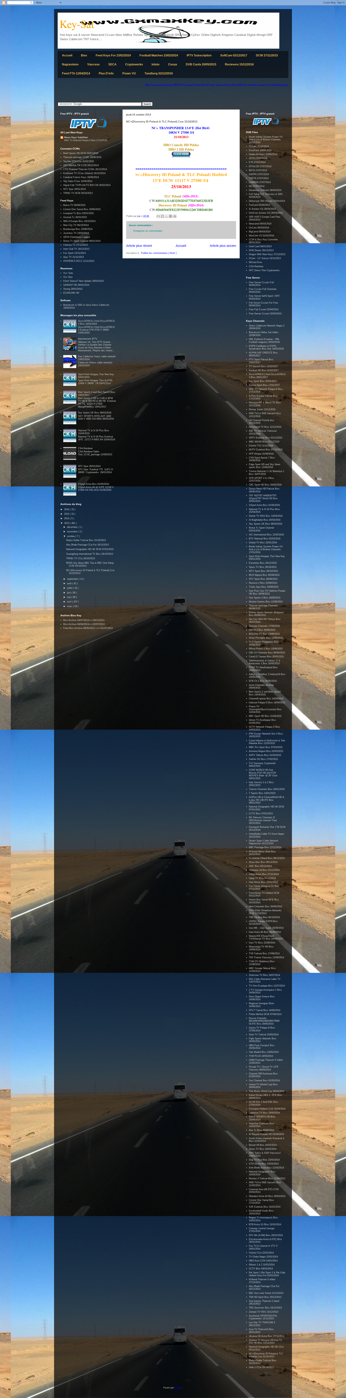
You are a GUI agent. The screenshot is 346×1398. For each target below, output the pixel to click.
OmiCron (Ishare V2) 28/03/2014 (266, 213)
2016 (67, 509)
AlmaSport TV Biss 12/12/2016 (265, 427)
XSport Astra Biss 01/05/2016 (93, 484)
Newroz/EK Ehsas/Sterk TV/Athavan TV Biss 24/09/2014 (266, 937)
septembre (73, 579)
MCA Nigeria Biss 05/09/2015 (264, 575)
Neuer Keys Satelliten (76, 137)
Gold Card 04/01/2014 (260, 246)
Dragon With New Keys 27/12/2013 (267, 254)
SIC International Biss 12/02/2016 (266, 534)
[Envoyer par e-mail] (158, 216)
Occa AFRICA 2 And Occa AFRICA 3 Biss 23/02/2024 (96, 322)
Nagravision (70, 64)
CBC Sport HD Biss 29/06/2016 (265, 484)
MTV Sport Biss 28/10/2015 (263, 571)
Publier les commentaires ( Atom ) (159, 253)
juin (69, 592)
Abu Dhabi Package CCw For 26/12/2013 (87, 544)
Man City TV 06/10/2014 (76, 225)
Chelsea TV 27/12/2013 (75, 245)
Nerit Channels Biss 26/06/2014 (265, 906)
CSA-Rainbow (85, 448)
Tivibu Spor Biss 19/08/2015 (263, 587)
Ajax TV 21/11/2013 (73, 257)
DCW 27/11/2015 (267, 55)
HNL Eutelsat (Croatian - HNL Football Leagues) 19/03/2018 (264, 340)
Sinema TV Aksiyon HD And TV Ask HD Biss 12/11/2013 (265, 1341)
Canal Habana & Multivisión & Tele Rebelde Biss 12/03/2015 (267, 742)
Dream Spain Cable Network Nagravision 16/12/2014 (263, 842)
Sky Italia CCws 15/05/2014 (77, 181)
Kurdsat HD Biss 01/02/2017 (264, 370)
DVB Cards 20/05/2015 (201, 64)
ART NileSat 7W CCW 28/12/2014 (81, 165)
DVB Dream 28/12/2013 (261, 250)
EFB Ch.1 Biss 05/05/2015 (263, 681)
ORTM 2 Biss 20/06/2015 (262, 630)
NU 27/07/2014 (256, 186)
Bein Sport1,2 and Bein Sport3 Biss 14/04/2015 (265, 693)
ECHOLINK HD (71, 292)
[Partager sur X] (166, 216)
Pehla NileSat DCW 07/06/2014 (265, 1014)
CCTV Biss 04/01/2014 (261, 1268)
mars (70, 606)
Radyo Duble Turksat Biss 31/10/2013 (86, 540)
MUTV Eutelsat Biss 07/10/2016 (266, 449)
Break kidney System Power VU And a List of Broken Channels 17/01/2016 (266, 549)
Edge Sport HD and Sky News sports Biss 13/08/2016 (264, 466)
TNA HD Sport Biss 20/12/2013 (265, 1297)
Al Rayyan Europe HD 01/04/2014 (266, 1134)
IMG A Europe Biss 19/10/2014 (79, 221)
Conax (172, 64)
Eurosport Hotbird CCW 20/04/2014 (267, 1108)
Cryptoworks (134, 64)
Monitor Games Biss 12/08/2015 (266, 601)
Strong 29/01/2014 (72, 289)
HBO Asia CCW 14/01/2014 (263, 1260)
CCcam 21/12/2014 (259, 146)
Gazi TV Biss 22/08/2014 (262, 942)
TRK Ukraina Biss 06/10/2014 (264, 917)
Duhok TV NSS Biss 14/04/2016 (266, 516)
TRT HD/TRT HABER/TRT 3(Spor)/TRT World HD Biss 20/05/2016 (263, 498)
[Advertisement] (123, 94)
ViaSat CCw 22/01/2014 (261, 1252)
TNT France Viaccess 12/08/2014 (266, 957)
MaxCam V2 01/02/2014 (261, 235)
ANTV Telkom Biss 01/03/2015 (265, 755)
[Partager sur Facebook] (170, 216)
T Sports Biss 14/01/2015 (262, 793)
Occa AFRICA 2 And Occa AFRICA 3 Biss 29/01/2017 (267, 376)
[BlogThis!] (162, 216)
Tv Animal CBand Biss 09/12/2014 (267, 858)
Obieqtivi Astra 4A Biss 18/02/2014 (267, 1196)
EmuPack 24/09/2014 (260, 150)
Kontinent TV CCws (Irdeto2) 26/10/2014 (84, 173)
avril (69, 601)
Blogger (178, 1387)
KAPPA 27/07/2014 (259, 174)
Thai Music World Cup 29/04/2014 (266, 1091)
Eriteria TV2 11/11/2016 (261, 445)
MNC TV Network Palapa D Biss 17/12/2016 (85, 140)
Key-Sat (76, 24)
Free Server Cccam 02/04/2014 (265, 313)
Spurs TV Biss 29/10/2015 (262, 567)
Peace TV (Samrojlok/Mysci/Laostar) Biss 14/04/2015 (265, 709)
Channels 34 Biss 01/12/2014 (264, 870)
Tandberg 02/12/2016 (159, 73)
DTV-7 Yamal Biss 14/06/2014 (264, 1010)
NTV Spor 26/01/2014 (74, 189)
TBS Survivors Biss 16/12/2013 (265, 1307)
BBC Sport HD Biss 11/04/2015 (265, 716)
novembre (72, 531)
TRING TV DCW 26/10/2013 (78, 193)
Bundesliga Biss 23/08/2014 (77, 229)
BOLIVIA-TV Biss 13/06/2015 (264, 634)
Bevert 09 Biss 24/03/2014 (263, 1145)
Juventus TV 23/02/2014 (76, 233)
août (69, 583)
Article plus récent (139, 246)
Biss (84, 55)
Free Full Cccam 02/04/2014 (263, 309)
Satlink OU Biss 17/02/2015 (263, 759)
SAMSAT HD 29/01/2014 (76, 285)
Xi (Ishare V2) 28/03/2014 (262, 209)
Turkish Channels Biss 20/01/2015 (267, 789)
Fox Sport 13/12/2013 (74, 253)
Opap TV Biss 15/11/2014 (262, 878)
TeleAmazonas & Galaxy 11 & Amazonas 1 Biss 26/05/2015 (264, 662)
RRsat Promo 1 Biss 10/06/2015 (266, 648)
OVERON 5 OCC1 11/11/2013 (78, 261)
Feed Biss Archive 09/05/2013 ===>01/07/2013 (88, 628)
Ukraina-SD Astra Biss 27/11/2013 (266, 1336)
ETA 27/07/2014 (257, 162)
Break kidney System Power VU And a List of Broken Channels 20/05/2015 (266, 139)
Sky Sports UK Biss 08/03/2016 (94, 412)
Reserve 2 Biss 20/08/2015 (263, 583)
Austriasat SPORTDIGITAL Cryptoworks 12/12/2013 (263, 1317)
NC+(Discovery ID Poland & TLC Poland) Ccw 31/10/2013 (266, 1355)
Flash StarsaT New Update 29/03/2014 (83, 281)
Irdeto (155, 64)
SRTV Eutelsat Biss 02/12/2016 (265, 437)
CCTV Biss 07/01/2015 (261, 813)
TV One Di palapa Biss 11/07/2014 (267, 985)
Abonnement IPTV (87, 338)
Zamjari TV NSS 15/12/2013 (263, 1311)
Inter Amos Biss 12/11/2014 (263, 882)
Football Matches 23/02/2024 (158, 55)
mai (69, 597)
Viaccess (93, 64)
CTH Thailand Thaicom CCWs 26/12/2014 (85, 169)
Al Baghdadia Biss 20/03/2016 (264, 519)
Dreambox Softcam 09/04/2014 (265, 190)
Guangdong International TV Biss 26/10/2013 (89, 554)
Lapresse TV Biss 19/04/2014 (264, 1112)
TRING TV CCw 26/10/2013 (80, 558)
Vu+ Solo (68, 273)
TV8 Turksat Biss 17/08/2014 (264, 953)
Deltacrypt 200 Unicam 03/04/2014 (267, 201)
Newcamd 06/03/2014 (260, 223)
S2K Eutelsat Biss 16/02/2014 (264, 1206)
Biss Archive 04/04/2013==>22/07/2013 (84, 624)
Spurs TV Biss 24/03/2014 (262, 1149)
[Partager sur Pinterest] (175, 216)
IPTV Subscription (199, 55)
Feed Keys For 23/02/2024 (113, 55)
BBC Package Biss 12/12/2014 (265, 847)
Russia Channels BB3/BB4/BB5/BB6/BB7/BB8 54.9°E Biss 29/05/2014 (264, 1021)
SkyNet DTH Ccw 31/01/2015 (78, 161)
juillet (70, 588)
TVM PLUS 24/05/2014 (261, 1056)
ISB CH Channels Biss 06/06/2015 (267, 652)
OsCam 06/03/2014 (259, 227)
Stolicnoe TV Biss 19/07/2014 (264, 975)
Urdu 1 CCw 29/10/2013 (261, 1367)
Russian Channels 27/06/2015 (264, 626)
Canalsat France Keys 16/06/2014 (81, 177)
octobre (71, 536)
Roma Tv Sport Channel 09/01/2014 (82, 241)
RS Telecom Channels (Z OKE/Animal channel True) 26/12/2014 (263, 820)
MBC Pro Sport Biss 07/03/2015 (265, 747)
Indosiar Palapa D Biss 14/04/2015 (267, 702)
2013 (67, 523)
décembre (72, 527)
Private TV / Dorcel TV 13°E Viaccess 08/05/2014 (263, 1068)
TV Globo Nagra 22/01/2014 (263, 1256)
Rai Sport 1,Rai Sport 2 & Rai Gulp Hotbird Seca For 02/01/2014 (267, 1274)
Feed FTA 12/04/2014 (76, 73)
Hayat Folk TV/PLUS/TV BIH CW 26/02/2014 (86, 185)
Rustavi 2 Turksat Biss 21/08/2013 (267, 1178)
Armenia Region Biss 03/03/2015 (266, 751)
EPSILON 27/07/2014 (260, 166)
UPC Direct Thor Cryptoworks (264, 270)
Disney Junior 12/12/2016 (262, 409)
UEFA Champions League (76, 237)
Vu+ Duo (67, 277)
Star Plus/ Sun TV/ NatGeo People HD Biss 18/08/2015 (267, 592)
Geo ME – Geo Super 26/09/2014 (266, 928)
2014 (67, 518)
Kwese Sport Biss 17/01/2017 (264, 385)
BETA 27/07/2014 (258, 170)
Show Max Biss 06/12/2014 (263, 862)
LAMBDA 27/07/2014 (260, 182)
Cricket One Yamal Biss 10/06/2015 (82, 209)
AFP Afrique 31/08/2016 (261, 453)
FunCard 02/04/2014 (259, 205)
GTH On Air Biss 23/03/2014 (264, 1163)
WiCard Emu (255, 262)
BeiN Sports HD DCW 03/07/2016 (80, 153)
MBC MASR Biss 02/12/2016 (264, 441)
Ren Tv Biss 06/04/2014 (261, 1130)
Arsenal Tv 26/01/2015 (75, 217)
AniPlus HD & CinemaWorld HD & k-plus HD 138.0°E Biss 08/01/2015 (266, 800)
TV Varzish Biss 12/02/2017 (263, 366)
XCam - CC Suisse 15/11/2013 (265, 258)
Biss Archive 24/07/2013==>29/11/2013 (83, 620)
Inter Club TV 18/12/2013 (76, 249)
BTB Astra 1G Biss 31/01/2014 (265, 1224)
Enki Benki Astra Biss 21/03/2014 (266, 1167)
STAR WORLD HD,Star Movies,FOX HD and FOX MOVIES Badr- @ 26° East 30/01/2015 (263, 774)
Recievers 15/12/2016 (239, 64)
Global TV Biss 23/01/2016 (263, 542)
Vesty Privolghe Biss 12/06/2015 (266, 637)
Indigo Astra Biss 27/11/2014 (264, 874)
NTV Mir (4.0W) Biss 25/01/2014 (266, 1235)
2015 (67, 514)
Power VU (129, 73)
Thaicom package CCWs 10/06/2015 (82, 157)
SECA (112, 64)
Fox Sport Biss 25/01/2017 (263, 381)
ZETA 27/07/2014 (258, 158)
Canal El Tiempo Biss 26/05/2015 (266, 656)
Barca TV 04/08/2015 (74, 205)
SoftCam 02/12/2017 (233, 55)
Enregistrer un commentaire (147, 231)
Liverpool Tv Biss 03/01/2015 (78, 213)
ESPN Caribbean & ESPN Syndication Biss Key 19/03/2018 (266, 347)
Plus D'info (106, 73)
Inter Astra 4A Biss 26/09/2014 (265, 932)
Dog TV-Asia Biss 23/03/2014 (264, 1159)
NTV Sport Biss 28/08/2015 (263, 579)
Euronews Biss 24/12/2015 (263, 563)
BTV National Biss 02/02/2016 (264, 538)
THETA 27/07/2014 (259, 178)
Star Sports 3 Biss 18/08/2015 (264, 597)
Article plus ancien (223, 246)
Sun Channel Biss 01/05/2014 (264, 1080)
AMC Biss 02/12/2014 (260, 866)
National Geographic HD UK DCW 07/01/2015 (90, 549)
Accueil (67, 55)
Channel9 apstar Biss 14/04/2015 (266, 698)
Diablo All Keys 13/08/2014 (263, 154)
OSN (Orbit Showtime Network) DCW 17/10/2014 (265, 912)
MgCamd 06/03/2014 (259, 231)
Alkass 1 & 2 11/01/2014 (261, 1264)
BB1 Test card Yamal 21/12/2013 (266, 1293)
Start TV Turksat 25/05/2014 (264, 1034)
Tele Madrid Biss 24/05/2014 (264, 1052)
